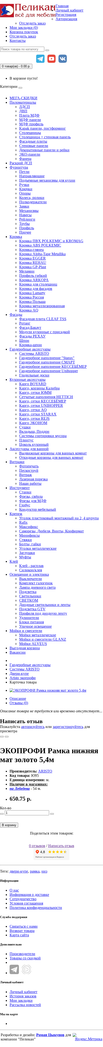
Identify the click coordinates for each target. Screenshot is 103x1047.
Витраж (25, 475)
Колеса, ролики (31, 198)
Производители (22, 954)
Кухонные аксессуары (28, 379)
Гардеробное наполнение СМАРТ (47, 362)
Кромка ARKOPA (34, 280)
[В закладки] (2, 736)
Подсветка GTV (32, 609)
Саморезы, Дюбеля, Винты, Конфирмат (51, 531)
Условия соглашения (26, 903)
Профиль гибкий (33, 276)
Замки (24, 206)
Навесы (25, 215)
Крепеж (16, 514)
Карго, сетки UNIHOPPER (41, 405)
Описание (18, 698)
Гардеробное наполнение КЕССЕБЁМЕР (53, 366)
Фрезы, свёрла (31, 496)
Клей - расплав (31, 566)
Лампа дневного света (37, 587)
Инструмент (20, 488)
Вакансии (18, 652)
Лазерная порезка (33, 479)
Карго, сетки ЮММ (35, 392)
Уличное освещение (35, 626)
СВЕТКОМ (28, 600)
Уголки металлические (38, 548)
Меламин (26, 271)
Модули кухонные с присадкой (44, 332)
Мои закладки (21, 1000)
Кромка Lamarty (32, 293)
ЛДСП (24, 107)
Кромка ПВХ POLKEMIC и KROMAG (51, 241)
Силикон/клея (30, 570)
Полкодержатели (33, 202)
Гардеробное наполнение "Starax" (46, 358)
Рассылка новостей (25, 1005)
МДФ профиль (31, 124)
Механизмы (29, 211)
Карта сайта (19, 935)
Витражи (17, 462)
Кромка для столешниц (38, 284)
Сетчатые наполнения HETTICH (46, 397)
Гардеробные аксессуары (30, 349)
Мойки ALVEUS (33, 644)
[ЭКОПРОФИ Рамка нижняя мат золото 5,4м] (48, 690)
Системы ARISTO (34, 353)
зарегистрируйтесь (68, 727)
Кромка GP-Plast (32, 267)
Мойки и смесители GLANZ (42, 639)
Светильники (30, 596)
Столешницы (30, 133)
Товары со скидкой (25, 958)
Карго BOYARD (32, 384)
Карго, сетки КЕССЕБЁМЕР (42, 401)
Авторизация (66, 19)
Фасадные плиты (33, 141)
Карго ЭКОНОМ (33, 423)
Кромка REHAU (32, 263)
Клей (14, 561)
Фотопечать (29, 466)
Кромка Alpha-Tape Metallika (42, 254)
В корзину (9, 825)
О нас (14, 890)
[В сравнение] (7, 736)
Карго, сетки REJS (34, 418)
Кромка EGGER (32, 258)
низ (44, 871)
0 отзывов (37, 846)
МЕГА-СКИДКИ (23, 98)
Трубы (24, 224)
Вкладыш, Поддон (34, 431)
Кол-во (5, 808)
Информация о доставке (29, 895)
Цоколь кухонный (34, 444)
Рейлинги (27, 219)
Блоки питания (31, 622)
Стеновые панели (33, 146)
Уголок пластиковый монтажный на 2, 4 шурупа (59, 518)
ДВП (23, 111)
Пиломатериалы (23, 102)
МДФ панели (30, 120)
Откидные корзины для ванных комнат (51, 457)
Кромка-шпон (30, 345)
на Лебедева (20, 788)
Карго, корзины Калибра (39, 388)
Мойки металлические (37, 635)
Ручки (24, 185)
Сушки (25, 427)
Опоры (25, 193)
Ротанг (24, 323)
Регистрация (66, 15)
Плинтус (26, 440)
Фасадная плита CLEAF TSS (42, 319)
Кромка (16, 237)
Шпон (24, 340)
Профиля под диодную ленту (43, 613)
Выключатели (30, 579)
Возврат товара (22, 931)
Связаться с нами (24, 926)
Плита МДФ (29, 115)
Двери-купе (19, 673)
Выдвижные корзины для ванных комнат (53, 453)
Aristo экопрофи (23, 678)
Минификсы (29, 535)
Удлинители (29, 618)
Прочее (25, 232)
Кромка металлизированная (42, 306)
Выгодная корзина (25, 648)
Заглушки (27, 553)
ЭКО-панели (29, 154)
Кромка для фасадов (35, 289)
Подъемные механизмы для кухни (47, 180)
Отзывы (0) (19, 703)
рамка (35, 871)
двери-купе (19, 871)
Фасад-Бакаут (30, 328)
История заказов (23, 996)
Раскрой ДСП (21, 163)
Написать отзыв (61, 846)
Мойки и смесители (26, 631)
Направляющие (32, 176)
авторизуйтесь (33, 727)
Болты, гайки (30, 544)
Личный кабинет (23, 992)
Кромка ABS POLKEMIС (40, 245)
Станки (25, 492)
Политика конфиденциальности (36, 908)
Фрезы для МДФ (32, 501)
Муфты (25, 557)
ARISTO (45, 771)
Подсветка (27, 592)
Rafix (23, 522)
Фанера (25, 159)
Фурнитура (19, 167)
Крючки (25, 189)
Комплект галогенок (36, 583)
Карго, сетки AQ (33, 410)
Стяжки (25, 540)
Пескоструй (28, 470)
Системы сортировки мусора (43, 436)
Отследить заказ (32, 23)
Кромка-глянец (31, 250)
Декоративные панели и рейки (44, 150)
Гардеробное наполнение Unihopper (48, 371)
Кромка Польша (32, 302)
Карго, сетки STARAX (38, 414)
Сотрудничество (23, 899)
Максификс (28, 527)
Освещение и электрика (29, 574)
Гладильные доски (34, 375)
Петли (24, 172)
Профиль (26, 228)
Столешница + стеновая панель (45, 137)
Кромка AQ (28, 310)
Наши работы (30, 483)
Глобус (24, 505)
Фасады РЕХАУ (32, 336)
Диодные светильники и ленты (44, 605)
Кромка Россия (31, 297)
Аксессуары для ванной (29, 449)
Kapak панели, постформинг (42, 128)
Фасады (16, 315)
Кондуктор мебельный (37, 509)
